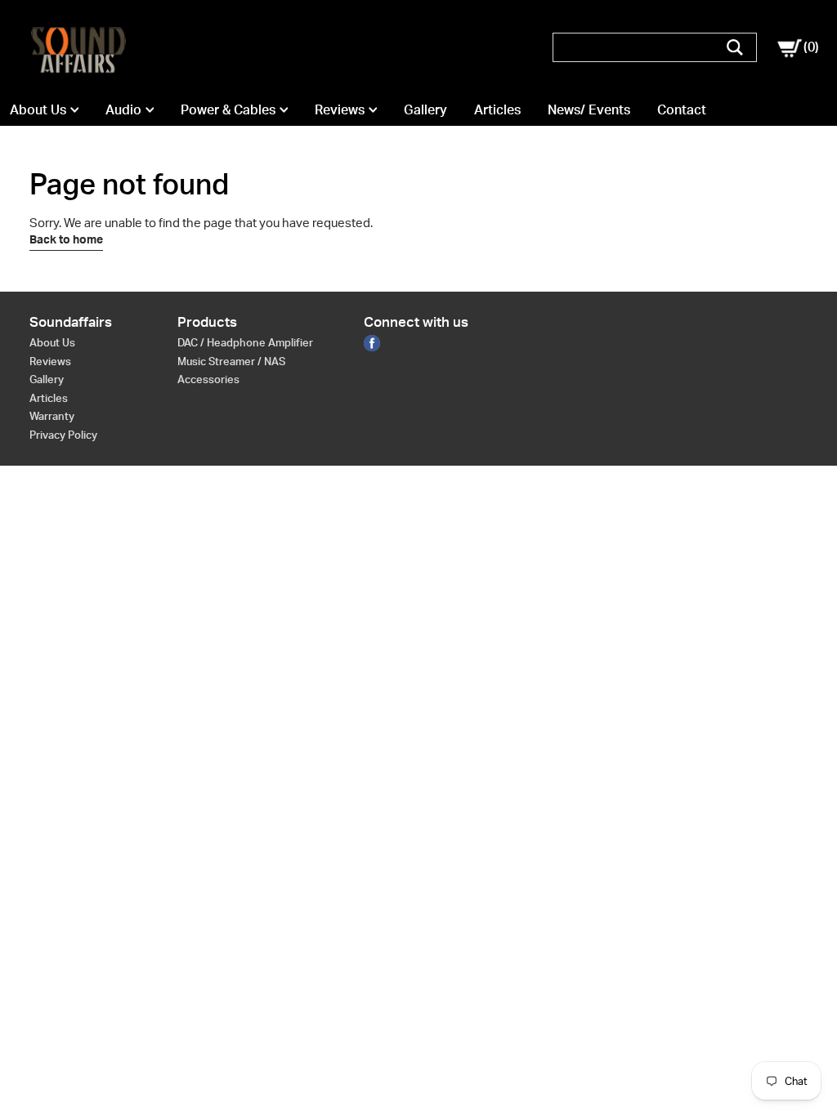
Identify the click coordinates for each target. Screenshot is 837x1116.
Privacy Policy (63, 434)
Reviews (340, 109)
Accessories (208, 379)
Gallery (425, 109)
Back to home (66, 239)
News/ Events (589, 109)
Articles (497, 109)
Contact (681, 109)
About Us (38, 109)
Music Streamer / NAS (231, 361)
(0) (805, 46)
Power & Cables (228, 109)
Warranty (51, 415)
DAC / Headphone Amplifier (245, 342)
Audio (123, 109)
